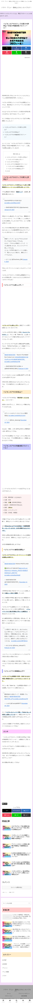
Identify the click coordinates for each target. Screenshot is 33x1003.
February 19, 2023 (9, 647)
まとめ (8, 171)
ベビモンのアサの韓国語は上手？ (16, 168)
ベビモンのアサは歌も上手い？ (15, 159)
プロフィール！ (9, 996)
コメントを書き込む (16, 887)
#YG (16, 573)
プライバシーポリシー (24, 993)
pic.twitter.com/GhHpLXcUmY (17, 415)
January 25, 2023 (9, 209)
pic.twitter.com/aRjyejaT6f (20, 699)
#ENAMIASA (22, 357)
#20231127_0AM (9, 573)
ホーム (9, 993)
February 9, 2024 (23, 368)
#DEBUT (25, 570)
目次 (14, 154)
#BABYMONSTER (9, 354)
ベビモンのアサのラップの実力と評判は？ (17, 157)
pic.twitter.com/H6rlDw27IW (12, 361)
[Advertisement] (16, 75)
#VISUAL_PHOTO (17, 570)
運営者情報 (24, 996)
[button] (26, 52)
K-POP (5, 803)
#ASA (17, 357)
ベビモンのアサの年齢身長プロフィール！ (17, 164)
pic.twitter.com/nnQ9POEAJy (19, 641)
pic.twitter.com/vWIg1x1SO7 (12, 203)
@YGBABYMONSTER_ (18, 359)
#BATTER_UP (8, 699)
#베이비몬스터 (23, 568)
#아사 (9, 570)
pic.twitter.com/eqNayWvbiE (12, 575)
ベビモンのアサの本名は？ (13, 161)
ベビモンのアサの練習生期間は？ (16, 166)
